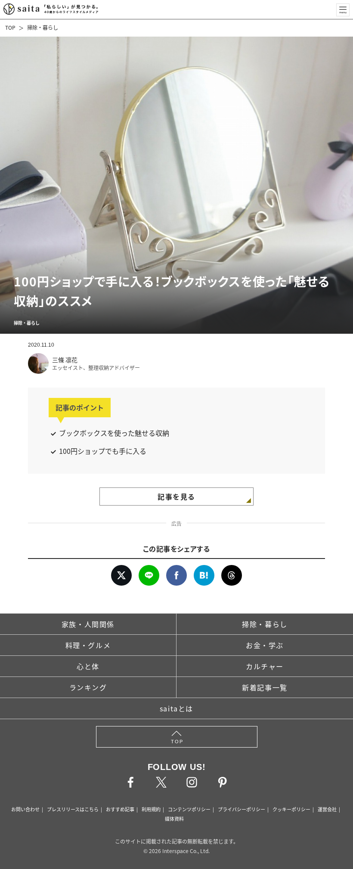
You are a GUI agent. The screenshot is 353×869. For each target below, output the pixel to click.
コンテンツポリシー (189, 809)
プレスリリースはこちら (73, 809)
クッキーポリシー (291, 809)
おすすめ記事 (120, 809)
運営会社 (327, 809)
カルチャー (265, 666)
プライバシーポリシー (241, 809)
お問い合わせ (25, 809)
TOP (10, 27)
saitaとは (176, 708)
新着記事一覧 (265, 687)
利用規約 (151, 809)
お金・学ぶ (265, 645)
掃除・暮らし (42, 27)
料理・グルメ (88, 645)
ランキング (88, 687)
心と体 (88, 666)
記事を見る (176, 496)
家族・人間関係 (88, 624)
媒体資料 (174, 818)
